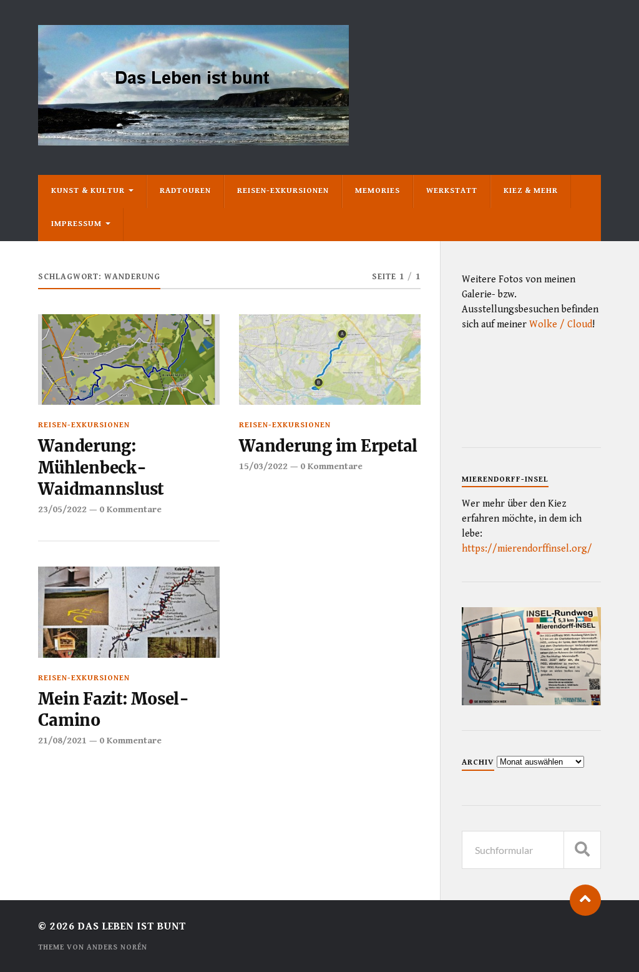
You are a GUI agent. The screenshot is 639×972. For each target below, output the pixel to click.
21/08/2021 (62, 740)
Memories (377, 191)
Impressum (76, 224)
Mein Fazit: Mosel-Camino (113, 709)
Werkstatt (451, 191)
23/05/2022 (62, 509)
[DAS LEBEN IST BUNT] (193, 141)
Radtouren (185, 191)
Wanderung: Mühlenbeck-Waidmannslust (100, 467)
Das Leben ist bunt (132, 926)
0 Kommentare (130, 509)
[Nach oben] (585, 900)
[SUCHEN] (582, 850)
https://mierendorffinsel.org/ (527, 549)
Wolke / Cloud (560, 324)
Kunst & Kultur (88, 191)
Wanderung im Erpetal (328, 446)
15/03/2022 (263, 466)
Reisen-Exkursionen (283, 191)
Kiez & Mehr (531, 191)
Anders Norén (117, 947)
